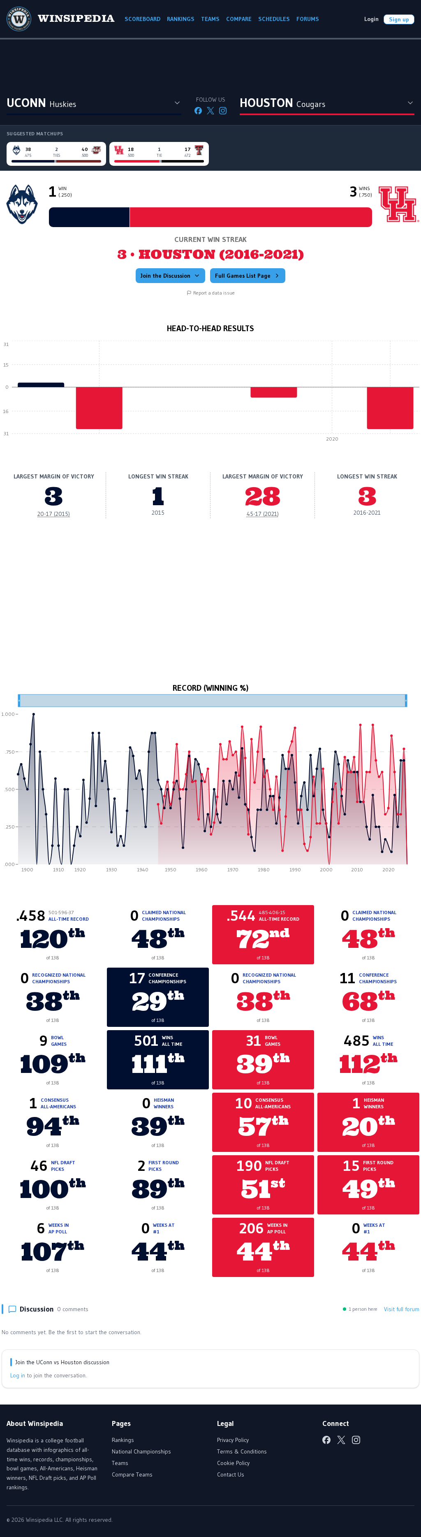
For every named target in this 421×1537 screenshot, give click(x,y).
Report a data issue (214, 293)
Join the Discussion (165, 275)
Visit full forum (401, 1309)
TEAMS (210, 19)
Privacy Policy (233, 1440)
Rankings (123, 1440)
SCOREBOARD (142, 19)
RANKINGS (180, 19)
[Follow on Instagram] (223, 110)
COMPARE (239, 19)
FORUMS (307, 19)
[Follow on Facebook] (198, 110)
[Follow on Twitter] (210, 110)
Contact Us (230, 1474)
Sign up (399, 19)
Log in (17, 1375)
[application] (210, 393)
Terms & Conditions (242, 1451)
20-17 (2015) (53, 514)
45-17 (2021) (263, 514)
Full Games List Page (243, 275)
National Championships (141, 1451)
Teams (120, 1463)
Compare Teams (132, 1474)
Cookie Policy (233, 1463)
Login (371, 19)
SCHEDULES (274, 19)
